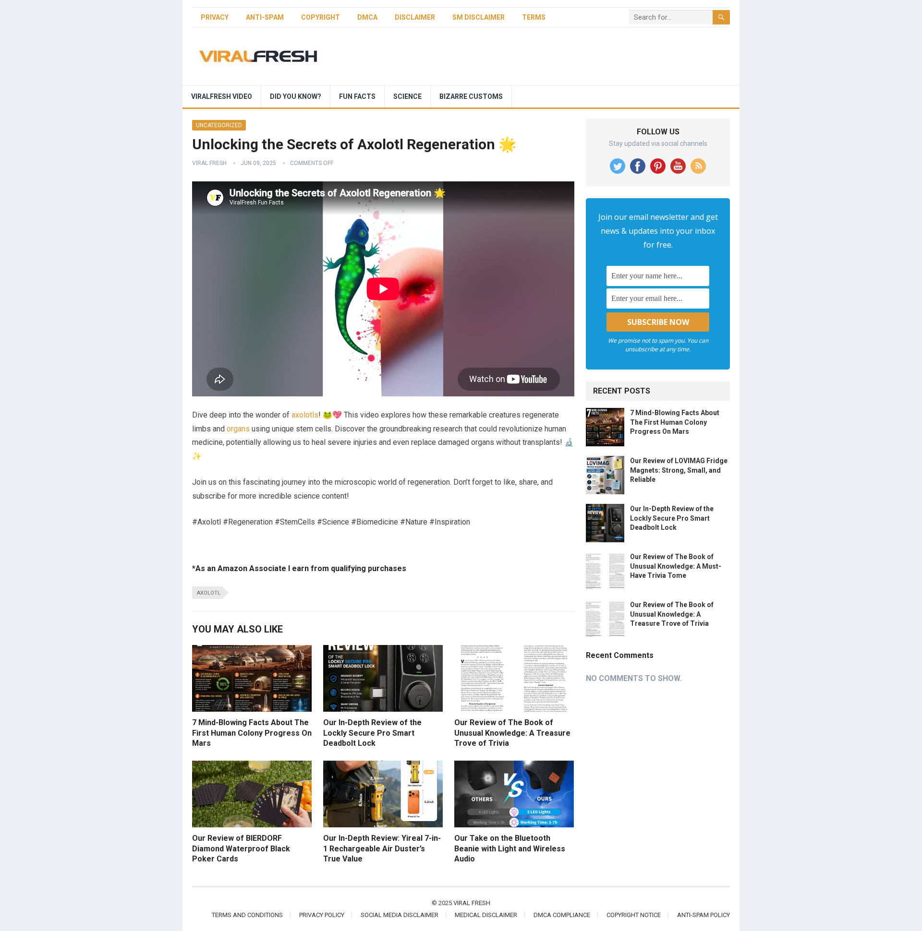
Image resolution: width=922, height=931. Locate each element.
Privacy (215, 17)
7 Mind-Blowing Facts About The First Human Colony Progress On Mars (252, 733)
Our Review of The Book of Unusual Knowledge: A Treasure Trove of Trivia (512, 733)
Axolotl (208, 593)
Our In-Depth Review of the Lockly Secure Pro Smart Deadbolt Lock (372, 733)
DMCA (367, 17)
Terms (534, 17)
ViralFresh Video (221, 96)
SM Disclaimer (478, 17)
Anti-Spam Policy (703, 915)
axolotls (304, 414)
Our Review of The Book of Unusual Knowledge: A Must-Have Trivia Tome (675, 566)
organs (238, 428)
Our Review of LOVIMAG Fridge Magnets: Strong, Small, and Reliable (679, 470)
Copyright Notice (634, 915)
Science (407, 96)
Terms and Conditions (247, 915)
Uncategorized (219, 125)
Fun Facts (357, 96)
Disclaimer (415, 17)
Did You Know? (295, 96)
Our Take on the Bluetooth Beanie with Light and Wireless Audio (509, 848)
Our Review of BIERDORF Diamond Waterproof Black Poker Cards (241, 848)
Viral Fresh (209, 163)
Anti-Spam (265, 17)
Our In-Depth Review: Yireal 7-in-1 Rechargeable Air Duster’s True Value (382, 848)
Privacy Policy (321, 915)
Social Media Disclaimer (399, 915)
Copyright (320, 17)
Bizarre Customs (471, 96)
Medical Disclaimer (486, 915)
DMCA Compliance (562, 915)
